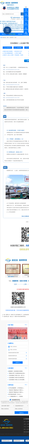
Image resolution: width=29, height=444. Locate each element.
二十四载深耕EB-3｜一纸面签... (15, 396)
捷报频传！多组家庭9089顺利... (15, 371)
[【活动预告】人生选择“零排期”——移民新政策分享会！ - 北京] (9, 5)
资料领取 (19, 47)
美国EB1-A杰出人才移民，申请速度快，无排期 (13, 55)
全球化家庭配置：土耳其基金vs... (16, 388)
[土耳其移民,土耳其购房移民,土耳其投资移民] (17, 338)
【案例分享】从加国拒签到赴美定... (16, 373)
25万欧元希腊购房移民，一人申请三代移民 (12, 53)
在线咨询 (8, 47)
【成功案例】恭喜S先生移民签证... (16, 377)
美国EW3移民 (12, 34)
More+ (26, 324)
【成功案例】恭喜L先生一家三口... (16, 375)
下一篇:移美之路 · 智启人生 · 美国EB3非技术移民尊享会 (14, 316)
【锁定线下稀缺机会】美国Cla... (16, 390)
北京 (15, 37)
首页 (8, 37)
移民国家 (20, 34)
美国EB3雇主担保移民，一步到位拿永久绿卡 (12, 51)
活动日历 (11, 37)
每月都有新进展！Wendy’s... (15, 394)
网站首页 (4, 34)
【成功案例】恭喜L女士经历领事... (16, 379)
